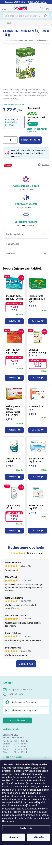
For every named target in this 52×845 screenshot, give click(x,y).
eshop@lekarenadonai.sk (20, 689)
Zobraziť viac (26, 664)
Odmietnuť (13, 837)
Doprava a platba (38, 2)
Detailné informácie (12, 104)
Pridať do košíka (28, 140)
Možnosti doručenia (37, 130)
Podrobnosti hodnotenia (38, 40)
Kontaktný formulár (17, 720)
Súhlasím (39, 837)
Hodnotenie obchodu (26, 547)
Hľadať (45, 16)
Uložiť (8, 165)
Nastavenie (26, 828)
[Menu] (3, 7)
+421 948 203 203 (16, 694)
